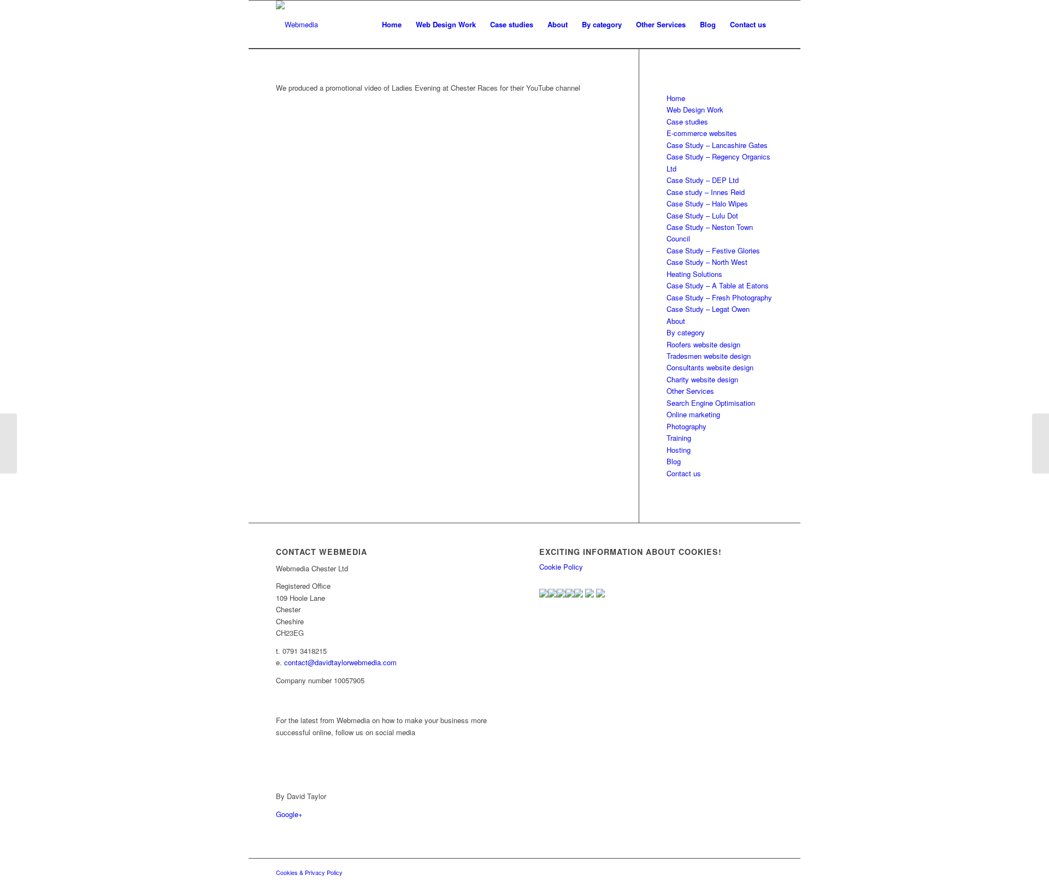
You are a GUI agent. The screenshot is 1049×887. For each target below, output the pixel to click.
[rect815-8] (297, 25)
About (676, 321)
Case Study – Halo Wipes (707, 203)
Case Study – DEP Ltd (703, 180)
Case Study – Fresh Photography (719, 297)
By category (686, 332)
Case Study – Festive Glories (713, 250)
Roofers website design (703, 344)
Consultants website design (710, 367)
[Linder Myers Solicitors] (1040, 443)
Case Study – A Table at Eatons (718, 285)
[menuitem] (392, 25)
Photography (686, 426)
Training (679, 438)
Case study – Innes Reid (706, 192)
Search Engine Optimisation (711, 403)
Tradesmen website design (709, 356)
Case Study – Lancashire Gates (717, 145)
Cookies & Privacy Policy (309, 872)
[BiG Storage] (8, 443)
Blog (674, 461)
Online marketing (693, 414)
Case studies (687, 121)
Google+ (289, 814)
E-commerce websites (702, 133)
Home (676, 98)
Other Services (690, 391)
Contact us (684, 473)
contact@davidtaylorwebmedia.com (340, 662)
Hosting (679, 450)
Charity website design (702, 379)
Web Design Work (695, 109)
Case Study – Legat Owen (708, 309)
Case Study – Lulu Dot (702, 215)
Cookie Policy (561, 566)
